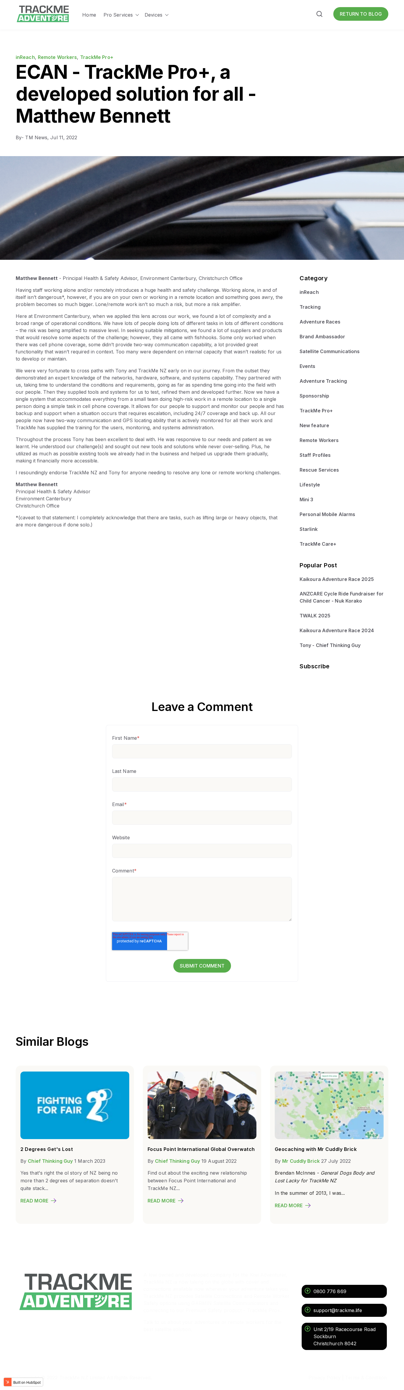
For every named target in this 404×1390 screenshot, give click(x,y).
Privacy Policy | (326, 1378)
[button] (319, 15)
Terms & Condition (366, 1378)
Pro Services (118, 15)
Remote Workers (57, 57)
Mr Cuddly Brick (301, 1161)
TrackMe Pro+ (96, 57)
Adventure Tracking (323, 381)
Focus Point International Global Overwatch (201, 1149)
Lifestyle (310, 485)
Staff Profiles (315, 455)
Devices (153, 15)
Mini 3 (306, 499)
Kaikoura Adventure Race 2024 (337, 630)
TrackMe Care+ (318, 544)
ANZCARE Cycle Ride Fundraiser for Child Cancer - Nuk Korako (342, 597)
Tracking (310, 307)
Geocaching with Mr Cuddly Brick (316, 1149)
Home (89, 15)
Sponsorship (314, 396)
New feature (314, 425)
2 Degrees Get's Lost (46, 1149)
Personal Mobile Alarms (327, 514)
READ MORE (34, 1201)
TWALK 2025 (315, 616)
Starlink (309, 529)
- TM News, (33, 137)
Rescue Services (319, 470)
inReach (25, 57)
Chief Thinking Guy (50, 1161)
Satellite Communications (330, 351)
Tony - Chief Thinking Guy (330, 645)
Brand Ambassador (322, 337)
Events (308, 366)
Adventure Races (320, 322)
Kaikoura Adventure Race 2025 (337, 579)
